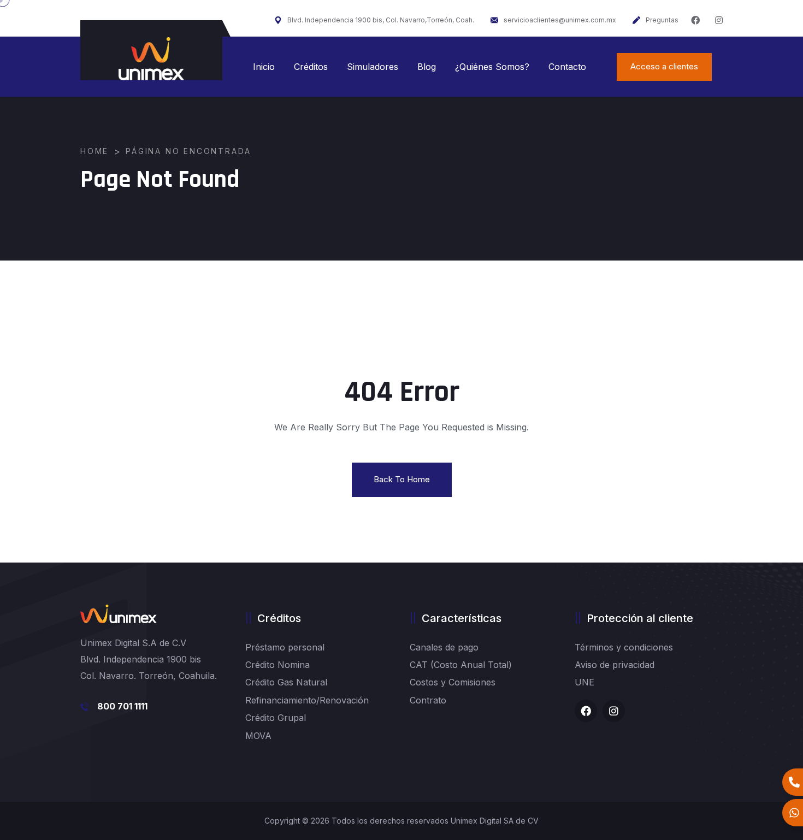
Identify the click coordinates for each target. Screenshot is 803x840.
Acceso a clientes (664, 66)
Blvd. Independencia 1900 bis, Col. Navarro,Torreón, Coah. (380, 20)
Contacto (567, 66)
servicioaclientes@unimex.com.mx (560, 20)
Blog (426, 66)
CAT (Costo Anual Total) (461, 664)
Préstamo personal (284, 647)
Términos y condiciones (624, 647)
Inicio (264, 66)
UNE (584, 682)
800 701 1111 (122, 706)
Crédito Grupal (275, 717)
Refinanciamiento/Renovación (307, 700)
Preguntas (662, 20)
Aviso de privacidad (614, 664)
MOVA (258, 735)
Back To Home (402, 479)
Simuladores (372, 66)
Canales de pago (444, 647)
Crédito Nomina (277, 664)
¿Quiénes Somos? (492, 66)
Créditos (311, 66)
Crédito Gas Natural (286, 682)
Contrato (428, 700)
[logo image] (151, 58)
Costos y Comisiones (452, 682)
